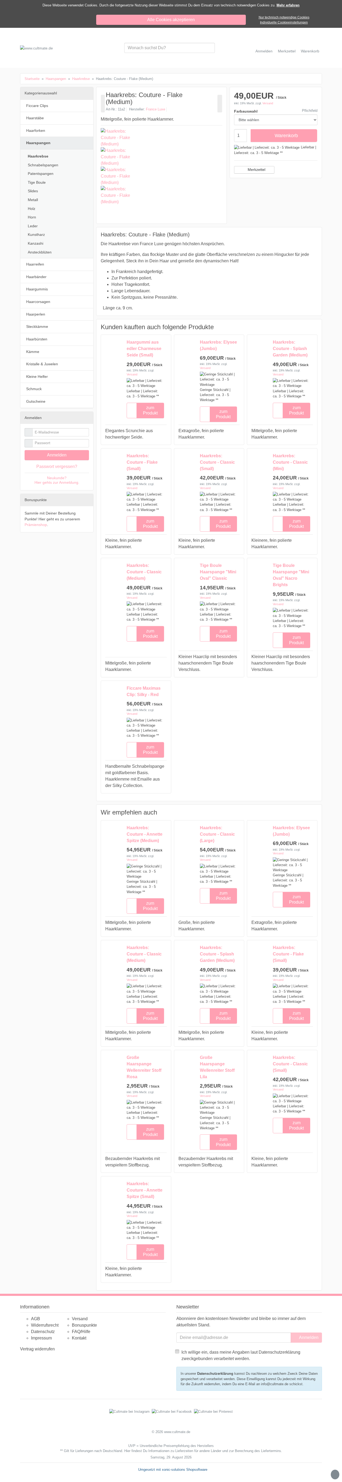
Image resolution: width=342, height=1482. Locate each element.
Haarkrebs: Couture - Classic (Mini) (290, 462)
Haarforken (35, 130)
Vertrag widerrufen (37, 1349)
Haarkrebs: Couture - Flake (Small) (142, 462)
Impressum (41, 1338)
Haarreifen (35, 264)
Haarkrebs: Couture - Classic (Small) (217, 462)
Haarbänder (36, 277)
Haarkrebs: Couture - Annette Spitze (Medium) (144, 834)
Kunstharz (36, 234)
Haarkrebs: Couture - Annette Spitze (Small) (144, 1190)
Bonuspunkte (84, 1325)
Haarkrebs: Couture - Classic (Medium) (144, 572)
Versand (267, 103)
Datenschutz (43, 1331)
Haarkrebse (38, 156)
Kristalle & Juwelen (42, 364)
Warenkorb (286, 135)
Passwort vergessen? (56, 466)
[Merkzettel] (132, 410)
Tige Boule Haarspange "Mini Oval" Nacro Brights (291, 575)
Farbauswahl (246, 111)
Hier (127, 1451)
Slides (33, 191)
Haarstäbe (35, 118)
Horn (32, 217)
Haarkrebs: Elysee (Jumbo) (218, 345)
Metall (33, 200)
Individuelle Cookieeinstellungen (284, 22)
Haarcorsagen (38, 302)
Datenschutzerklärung (215, 1374)
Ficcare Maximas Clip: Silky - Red (144, 691)
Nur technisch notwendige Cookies (284, 17)
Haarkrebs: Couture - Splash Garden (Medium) (290, 348)
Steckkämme (37, 326)
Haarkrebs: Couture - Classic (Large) (217, 834)
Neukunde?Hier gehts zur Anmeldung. (56, 480)
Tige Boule (37, 182)
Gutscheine (35, 401)
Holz (31, 208)
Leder (33, 226)
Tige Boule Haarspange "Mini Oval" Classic (218, 572)
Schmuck (34, 389)
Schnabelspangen (43, 165)
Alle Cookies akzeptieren (171, 19)
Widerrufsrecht (45, 1325)
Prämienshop (36, 525)
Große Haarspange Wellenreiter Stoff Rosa (144, 1067)
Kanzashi (35, 243)
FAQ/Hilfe (81, 1331)
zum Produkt (150, 410)
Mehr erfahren (288, 5)
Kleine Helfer (37, 376)
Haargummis (37, 289)
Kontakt (79, 1338)
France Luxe (155, 109)
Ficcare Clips (37, 105)
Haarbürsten (36, 339)
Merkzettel (256, 169)
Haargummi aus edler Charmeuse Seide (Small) (144, 348)
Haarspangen (38, 143)
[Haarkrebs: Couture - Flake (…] (103, 104)
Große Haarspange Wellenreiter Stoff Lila (217, 1067)
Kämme (32, 352)
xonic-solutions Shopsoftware (184, 1470)
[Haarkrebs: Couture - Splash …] (219, 104)
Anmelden (57, 455)
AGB (35, 1318)
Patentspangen (40, 173)
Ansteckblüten (40, 252)
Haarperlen (35, 314)
